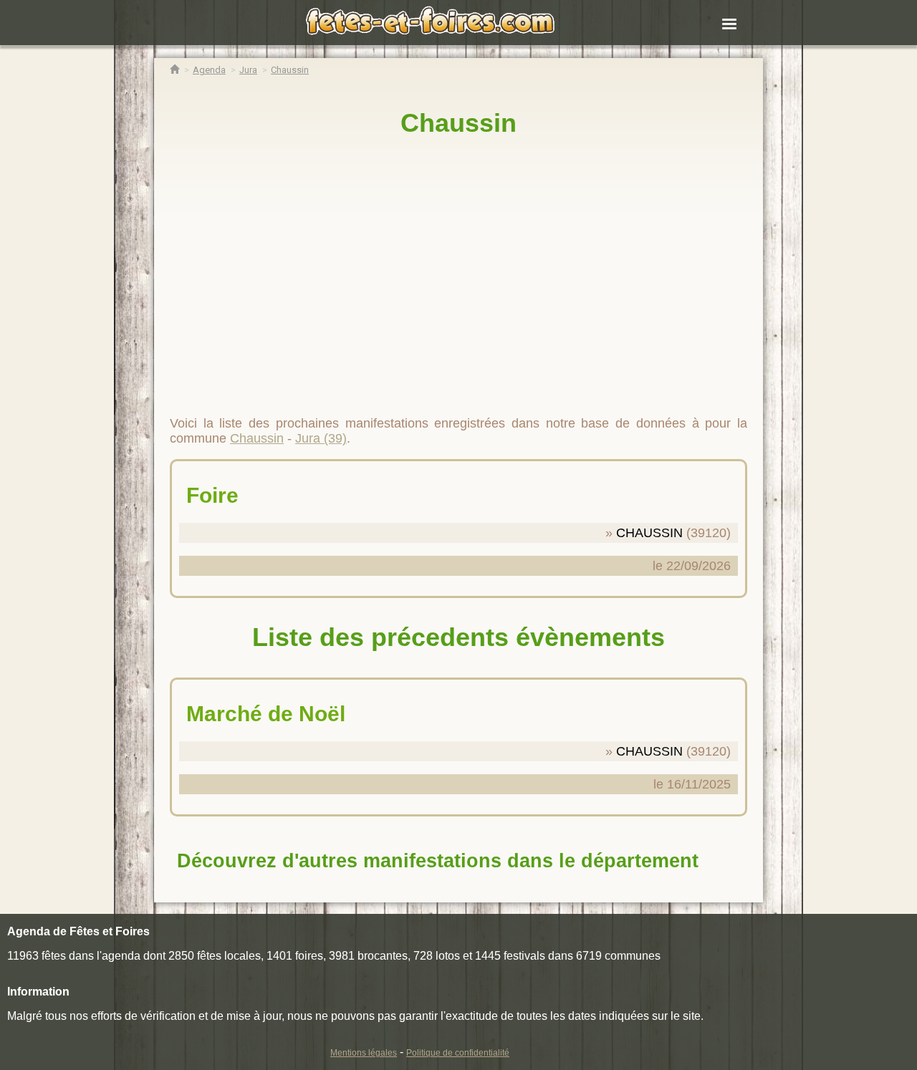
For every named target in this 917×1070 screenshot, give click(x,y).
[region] (458, 270)
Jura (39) (321, 438)
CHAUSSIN (649, 533)
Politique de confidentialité (457, 1053)
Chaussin (458, 123)
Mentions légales (363, 1053)
